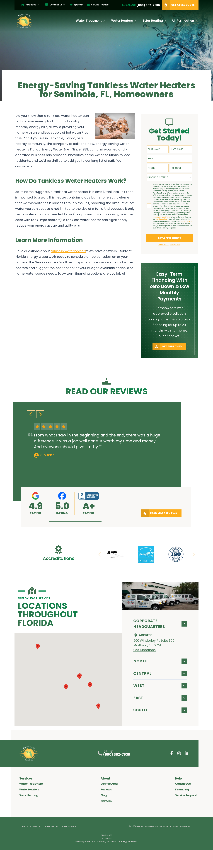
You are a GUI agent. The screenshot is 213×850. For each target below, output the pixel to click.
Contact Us (55, 4)
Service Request (100, 4)
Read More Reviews (163, 513)
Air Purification (183, 21)
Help (178, 778)
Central (142, 673)
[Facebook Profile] (171, 753)
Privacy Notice (31, 826)
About (105, 778)
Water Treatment (89, 21)
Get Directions (144, 650)
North (140, 661)
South (140, 710)
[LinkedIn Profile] (186, 753)
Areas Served (69, 826)
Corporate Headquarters (149, 624)
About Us (31, 4)
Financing (182, 789)
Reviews (106, 789)
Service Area (109, 784)
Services (25, 778)
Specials (79, 4)
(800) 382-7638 (116, 754)
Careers (106, 801)
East (138, 698)
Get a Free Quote (183, 5)
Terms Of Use (50, 826)
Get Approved (172, 346)
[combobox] (169, 177)
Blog (104, 795)
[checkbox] (149, 205)
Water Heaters (122, 21)
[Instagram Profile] (179, 753)
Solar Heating (153, 21)
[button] (75, 521)
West (138, 685)
